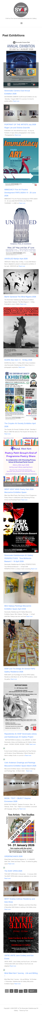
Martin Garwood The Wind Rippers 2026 (20, 296)
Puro (26, 1010)
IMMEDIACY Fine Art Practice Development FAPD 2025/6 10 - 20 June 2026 (20, 192)
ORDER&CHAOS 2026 (13, 856)
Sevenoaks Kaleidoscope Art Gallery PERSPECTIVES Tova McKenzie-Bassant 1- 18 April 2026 (18, 558)
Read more (16, 101)
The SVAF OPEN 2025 (13, 870)
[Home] (21, 10)
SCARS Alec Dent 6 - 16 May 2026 (18, 359)
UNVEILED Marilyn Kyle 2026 (16, 258)
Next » (33, 991)
